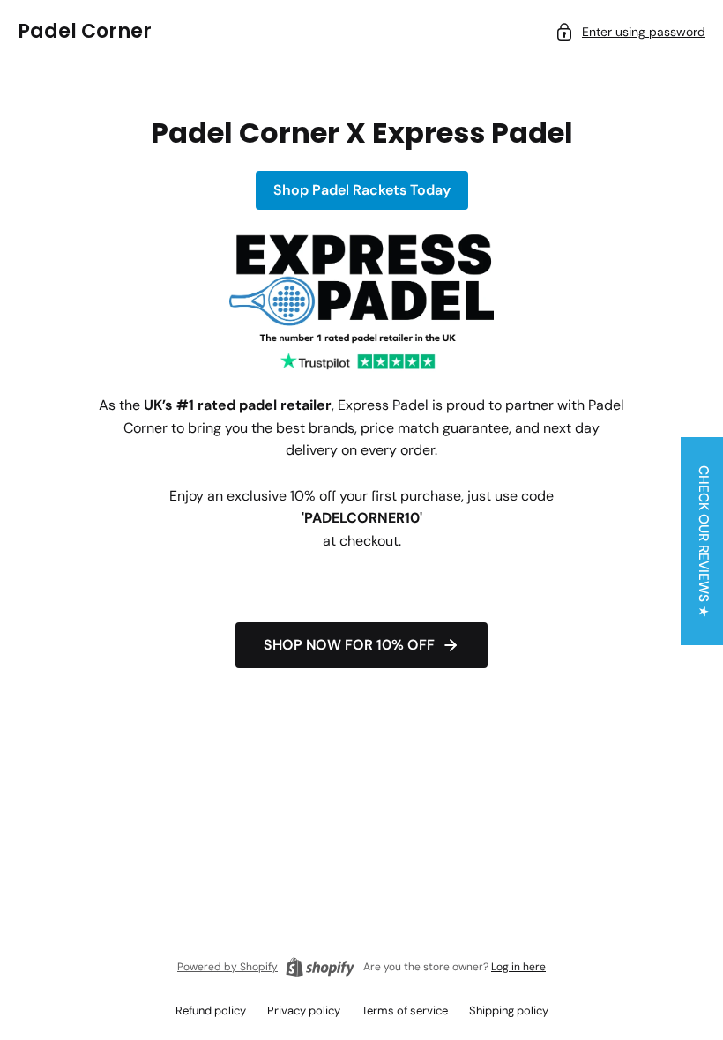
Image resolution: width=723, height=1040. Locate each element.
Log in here (518, 967)
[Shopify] (320, 967)
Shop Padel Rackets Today (362, 190)
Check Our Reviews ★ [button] (703, 541)
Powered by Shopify (227, 967)
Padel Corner (85, 31)
